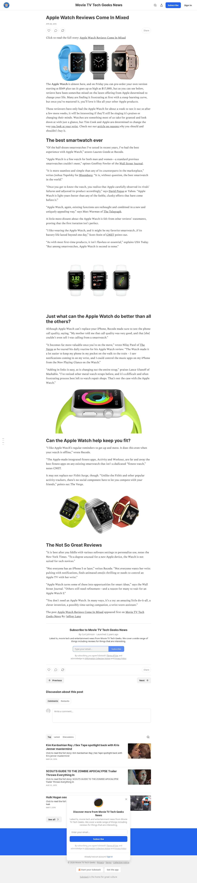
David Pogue (116, 191)
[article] (98, 754)
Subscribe (173, 5)
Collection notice (121, 862)
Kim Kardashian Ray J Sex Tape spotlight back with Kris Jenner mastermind (82, 747)
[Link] (42, 140)
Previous (57, 680)
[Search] (155, 5)
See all (51, 819)
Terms (108, 862)
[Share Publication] (161, 5)
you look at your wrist (64, 126)
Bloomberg (85, 175)
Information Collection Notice (97, 848)
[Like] (49, 30)
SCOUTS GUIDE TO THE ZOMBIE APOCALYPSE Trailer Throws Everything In (81, 773)
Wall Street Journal (131, 164)
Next (142, 680)
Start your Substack (91, 869)
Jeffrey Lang (73, 616)
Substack (84, 877)
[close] (126, 799)
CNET (110, 235)
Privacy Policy (120, 848)
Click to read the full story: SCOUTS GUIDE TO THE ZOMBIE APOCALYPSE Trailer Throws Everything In (82, 780)
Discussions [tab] (68, 737)
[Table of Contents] (3, 441)
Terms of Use (112, 845)
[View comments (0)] (56, 30)
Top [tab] (49, 737)
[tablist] (58, 701)
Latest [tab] (57, 737)
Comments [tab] (53, 701)
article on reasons (108, 126)
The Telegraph (112, 212)
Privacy (100, 862)
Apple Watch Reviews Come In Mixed (103, 38)
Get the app (113, 869)
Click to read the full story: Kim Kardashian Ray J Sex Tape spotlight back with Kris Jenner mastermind (84, 754)
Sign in (188, 5)
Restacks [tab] (65, 701)
